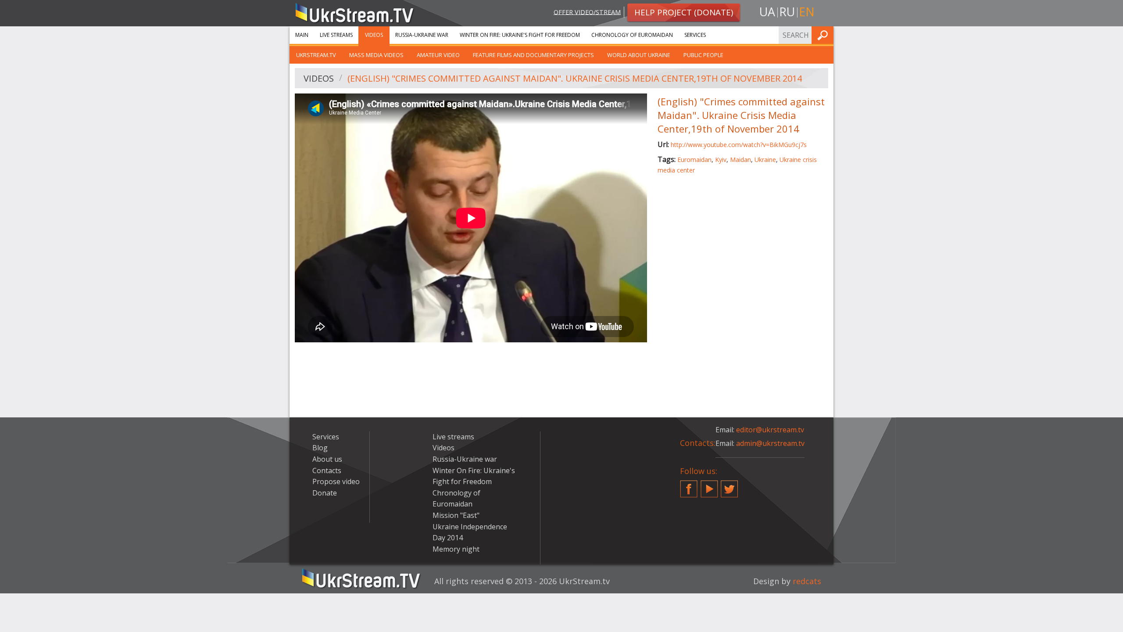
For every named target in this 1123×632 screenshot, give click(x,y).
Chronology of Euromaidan (632, 35)
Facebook (688, 485)
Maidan (740, 159)
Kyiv (720, 159)
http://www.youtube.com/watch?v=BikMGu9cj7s (739, 144)
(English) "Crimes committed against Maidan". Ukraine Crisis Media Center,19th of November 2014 (574, 78)
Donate (324, 493)
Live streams (336, 35)
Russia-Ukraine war (421, 35)
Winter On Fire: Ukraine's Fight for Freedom (520, 35)
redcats (807, 581)
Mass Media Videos (376, 55)
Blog (320, 447)
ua (767, 12)
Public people (703, 55)
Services (695, 35)
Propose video (336, 481)
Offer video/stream (587, 11)
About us (327, 459)
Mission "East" (456, 515)
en (807, 12)
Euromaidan (694, 159)
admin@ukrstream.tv (770, 443)
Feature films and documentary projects (533, 55)
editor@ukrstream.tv (770, 429)
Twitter (729, 485)
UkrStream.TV (316, 55)
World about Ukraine (638, 55)
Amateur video (438, 55)
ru (787, 12)
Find (824, 35)
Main (301, 35)
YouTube (709, 485)
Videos (374, 35)
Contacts (326, 470)
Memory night (456, 549)
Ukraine (765, 159)
